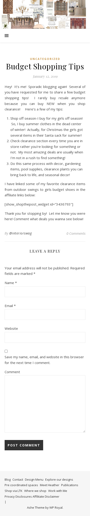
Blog (8, 479)
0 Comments (75, 233)
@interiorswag (20, 233)
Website (11, 328)
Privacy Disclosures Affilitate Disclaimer (32, 496)
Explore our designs (59, 479)
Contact (17, 479)
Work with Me (57, 491)
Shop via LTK (13, 491)
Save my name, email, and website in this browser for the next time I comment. (44, 360)
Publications (69, 485)
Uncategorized (45, 59)
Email (10, 305)
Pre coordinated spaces (21, 485)
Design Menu (34, 479)
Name (11, 282)
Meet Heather (49, 485)
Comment (12, 371)
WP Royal (56, 507)
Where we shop (35, 491)
